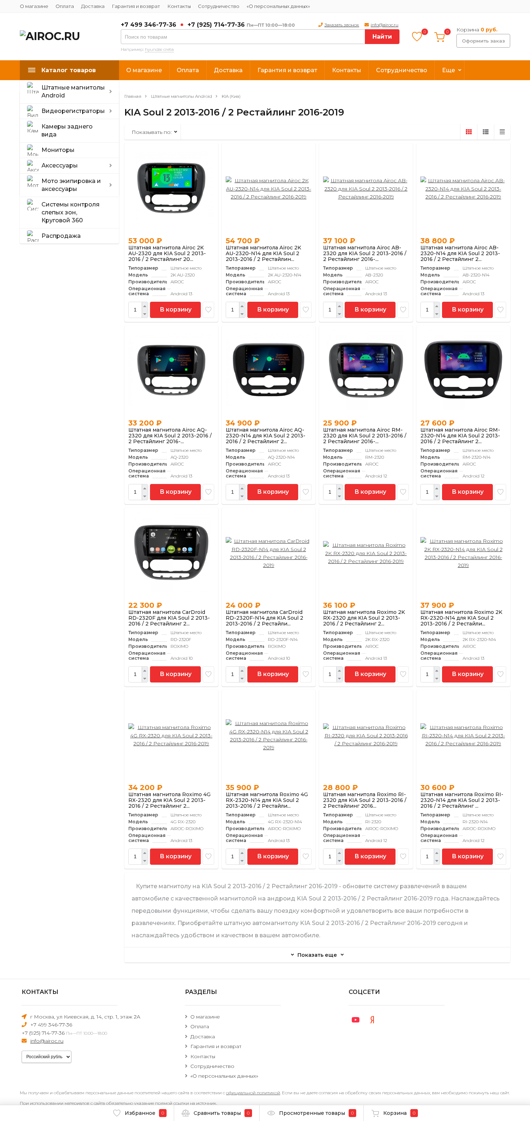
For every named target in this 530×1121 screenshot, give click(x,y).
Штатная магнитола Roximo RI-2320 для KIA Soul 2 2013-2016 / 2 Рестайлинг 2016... (364, 800)
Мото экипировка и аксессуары (71, 185)
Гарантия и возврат (136, 6)
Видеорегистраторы (73, 111)
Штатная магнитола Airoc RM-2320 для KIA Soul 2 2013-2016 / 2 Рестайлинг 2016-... (364, 436)
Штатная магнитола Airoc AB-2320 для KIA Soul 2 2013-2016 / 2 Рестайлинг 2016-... (364, 253)
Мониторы (58, 150)
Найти (382, 36)
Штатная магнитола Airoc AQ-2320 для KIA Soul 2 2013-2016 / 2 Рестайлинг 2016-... (170, 436)
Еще (448, 70)
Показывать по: (152, 132)
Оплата (65, 6)
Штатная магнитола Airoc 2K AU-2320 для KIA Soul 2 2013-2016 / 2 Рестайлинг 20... (167, 253)
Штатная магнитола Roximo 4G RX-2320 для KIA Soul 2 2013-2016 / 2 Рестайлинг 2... (169, 800)
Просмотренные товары (316, 1113)
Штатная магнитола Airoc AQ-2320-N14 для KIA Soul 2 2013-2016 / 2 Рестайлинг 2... (265, 436)
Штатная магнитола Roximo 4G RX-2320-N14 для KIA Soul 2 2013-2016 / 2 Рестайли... (267, 800)
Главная (132, 96)
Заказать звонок (341, 24)
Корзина (399, 1113)
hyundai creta (159, 49)
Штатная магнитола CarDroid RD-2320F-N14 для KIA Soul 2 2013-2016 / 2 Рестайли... (264, 618)
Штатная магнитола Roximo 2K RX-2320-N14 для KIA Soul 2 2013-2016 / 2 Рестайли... (461, 618)
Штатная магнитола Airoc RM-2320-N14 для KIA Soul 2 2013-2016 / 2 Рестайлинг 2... (460, 436)
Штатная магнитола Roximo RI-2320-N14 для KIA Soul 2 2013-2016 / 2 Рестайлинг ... (461, 800)
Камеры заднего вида (67, 130)
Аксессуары (59, 165)
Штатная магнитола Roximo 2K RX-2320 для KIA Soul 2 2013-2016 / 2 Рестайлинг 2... (364, 618)
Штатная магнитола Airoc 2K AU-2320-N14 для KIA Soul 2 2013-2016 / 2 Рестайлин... (263, 253)
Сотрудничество (218, 6)
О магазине (34, 6)
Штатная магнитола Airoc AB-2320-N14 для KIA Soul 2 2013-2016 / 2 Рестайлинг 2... (460, 253)
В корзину (175, 309)
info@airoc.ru (384, 24)
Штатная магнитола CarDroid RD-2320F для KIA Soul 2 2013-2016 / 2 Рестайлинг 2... (169, 618)
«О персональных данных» (278, 6)
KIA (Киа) (231, 96)
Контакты (179, 6)
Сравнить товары (221, 1113)
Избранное (144, 1113)
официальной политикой (253, 1092)
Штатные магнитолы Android (73, 91)
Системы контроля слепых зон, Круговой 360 (70, 212)
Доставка (93, 6)
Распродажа (61, 235)
